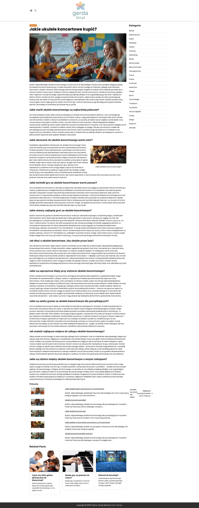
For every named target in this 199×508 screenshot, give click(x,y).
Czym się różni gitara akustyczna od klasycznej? (42, 477)
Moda (131, 59)
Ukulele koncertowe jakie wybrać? (79, 433)
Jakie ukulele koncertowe (75, 411)
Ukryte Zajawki (135, 111)
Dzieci (131, 39)
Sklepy (131, 91)
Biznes (131, 31)
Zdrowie (132, 128)
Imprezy (132, 51)
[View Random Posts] (31, 10)
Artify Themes (116, 505)
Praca (131, 75)
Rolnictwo (133, 87)
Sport (131, 95)
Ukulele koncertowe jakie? (75, 400)
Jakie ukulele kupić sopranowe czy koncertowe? (84, 389)
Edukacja (33, 25)
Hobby (131, 47)
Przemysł (133, 83)
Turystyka (133, 107)
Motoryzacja (134, 63)
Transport (133, 103)
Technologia (134, 99)
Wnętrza (132, 123)
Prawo (131, 79)
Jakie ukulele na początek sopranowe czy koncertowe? (87, 422)
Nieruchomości (135, 67)
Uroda (131, 115)
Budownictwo (134, 35)
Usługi (131, 119)
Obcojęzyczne (135, 71)
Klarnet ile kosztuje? (108, 475)
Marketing (133, 55)
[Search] (35, 10)
